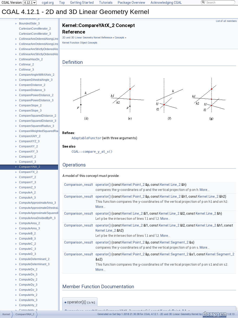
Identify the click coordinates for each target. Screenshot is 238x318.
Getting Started (82, 2)
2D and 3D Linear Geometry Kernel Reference (87, 37)
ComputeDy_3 (28, 284)
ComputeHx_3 (28, 300)
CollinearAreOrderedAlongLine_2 (40, 39)
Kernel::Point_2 (133, 184)
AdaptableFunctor (86, 138)
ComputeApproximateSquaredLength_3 (44, 213)
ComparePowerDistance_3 (36, 100)
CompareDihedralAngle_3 (36, 79)
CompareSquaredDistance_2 (37, 115)
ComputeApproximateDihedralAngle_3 (43, 208)
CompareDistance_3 (32, 90)
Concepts (119, 37)
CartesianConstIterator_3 (35, 33)
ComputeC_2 (27, 243)
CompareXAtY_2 (29, 136)
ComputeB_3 (27, 238)
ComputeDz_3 (28, 289)
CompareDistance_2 (32, 85)
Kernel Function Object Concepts (79, 42)
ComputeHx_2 (28, 295)
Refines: (68, 133)
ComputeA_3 (27, 197)
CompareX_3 (27, 161)
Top (62, 2)
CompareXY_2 (28, 146)
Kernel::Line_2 (170, 184)
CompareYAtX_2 (29, 167)
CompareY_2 (27, 177)
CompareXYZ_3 (29, 141)
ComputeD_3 (27, 254)
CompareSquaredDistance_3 (37, 120)
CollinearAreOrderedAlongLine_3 (40, 44)
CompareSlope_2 (30, 105)
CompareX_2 (27, 156)
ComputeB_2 (27, 233)
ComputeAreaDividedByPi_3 (37, 218)
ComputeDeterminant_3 (34, 264)
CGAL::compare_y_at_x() (92, 151)
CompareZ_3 (27, 187)
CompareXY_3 (28, 151)
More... (204, 190)
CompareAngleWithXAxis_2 (36, 74)
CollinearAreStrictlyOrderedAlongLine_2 (44, 49)
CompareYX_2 (28, 172)
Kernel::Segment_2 (174, 242)
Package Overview (131, 2)
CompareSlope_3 (30, 110)
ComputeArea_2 (29, 223)
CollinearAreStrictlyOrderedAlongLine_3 (44, 54)
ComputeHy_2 (28, 305)
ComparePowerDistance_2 (36, 95)
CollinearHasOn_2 (31, 59)
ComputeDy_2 (28, 279)
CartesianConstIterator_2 (35, 28)
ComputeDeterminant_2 (34, 259)
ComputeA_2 (27, 192)
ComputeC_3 (27, 248)
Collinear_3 (26, 69)
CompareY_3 (27, 182)
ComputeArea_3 (29, 228)
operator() (103, 184)
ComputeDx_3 (28, 274)
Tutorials (105, 2)
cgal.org (48, 2)
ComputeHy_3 (28, 310)
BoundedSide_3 (29, 23)
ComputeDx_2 (28, 269)
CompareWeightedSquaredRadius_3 (42, 131)
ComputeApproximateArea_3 (37, 202)
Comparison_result (78, 184)
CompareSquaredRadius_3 (36, 126)
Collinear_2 (26, 64)
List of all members (226, 21)
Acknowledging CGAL (166, 2)
